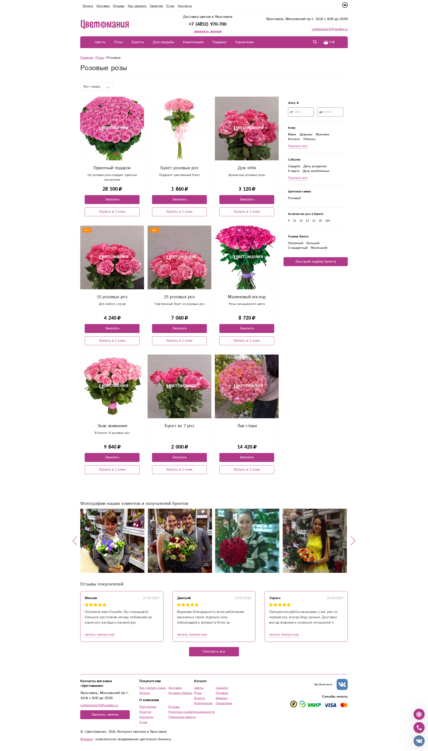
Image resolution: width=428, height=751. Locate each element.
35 (320, 220)
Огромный (295, 243)
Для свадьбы (163, 42)
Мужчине (322, 134)
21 (307, 220)
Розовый (294, 198)
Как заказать (137, 6)
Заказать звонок (105, 714)
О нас (170, 6)
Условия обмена (180, 693)
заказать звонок (208, 31)
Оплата (87, 6)
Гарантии (156, 6)
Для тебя (247, 168)
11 (294, 220)
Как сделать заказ (152, 688)
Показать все (297, 146)
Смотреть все (214, 651)
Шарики (221, 698)
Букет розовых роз (179, 168)
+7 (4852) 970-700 (207, 24)
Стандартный (298, 248)
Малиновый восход (247, 297)
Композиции (193, 42)
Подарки (219, 42)
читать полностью (100, 634)
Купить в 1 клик (112, 211)
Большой (313, 243)
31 (313, 220)
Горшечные (244, 42)
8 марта (293, 171)
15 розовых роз (112, 297)
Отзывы (118, 6)
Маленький (319, 248)
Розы (118, 42)
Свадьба (294, 166)
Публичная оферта (182, 717)
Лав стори (247, 426)
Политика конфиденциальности (191, 712)
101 (327, 220)
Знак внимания (112, 426)
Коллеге (294, 139)
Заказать (112, 199)
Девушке (306, 134)
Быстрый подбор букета (316, 261)
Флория (86, 739)
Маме (292, 134)
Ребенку (309, 139)
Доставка (103, 6)
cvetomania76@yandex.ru (330, 29)
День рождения (314, 166)
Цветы (100, 42)
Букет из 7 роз (179, 426)
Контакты (185, 6)
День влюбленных (316, 171)
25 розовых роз (179, 297)
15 (300, 220)
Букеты (138, 42)
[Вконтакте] (345, 6)
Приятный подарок (112, 168)
